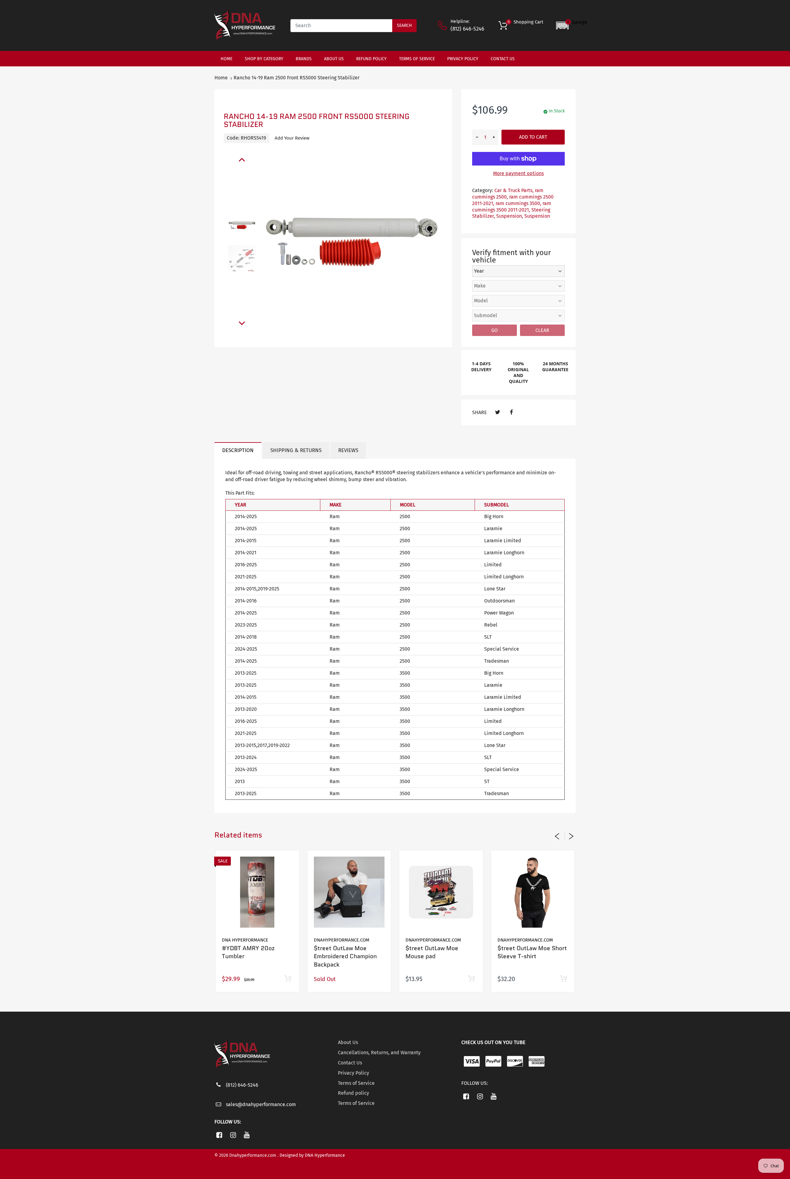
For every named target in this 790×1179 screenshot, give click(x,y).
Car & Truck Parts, (514, 190)
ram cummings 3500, (518, 203)
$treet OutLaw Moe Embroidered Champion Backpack (345, 956)
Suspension (537, 216)
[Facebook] (511, 412)
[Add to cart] (288, 979)
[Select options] (563, 979)
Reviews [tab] (348, 450)
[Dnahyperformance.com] (244, 25)
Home (221, 78)
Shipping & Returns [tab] (296, 450)
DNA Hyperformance (245, 940)
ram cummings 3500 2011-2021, (511, 206)
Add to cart (533, 137)
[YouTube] (247, 1135)
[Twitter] (497, 412)
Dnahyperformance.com (341, 940)
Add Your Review (292, 138)
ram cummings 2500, (507, 193)
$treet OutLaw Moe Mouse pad (431, 952)
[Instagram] (233, 1135)
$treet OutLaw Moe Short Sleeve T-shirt (532, 952)
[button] (571, 25)
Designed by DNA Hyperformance (312, 1155)
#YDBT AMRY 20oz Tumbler (248, 952)
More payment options (518, 173)
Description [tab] (238, 450)
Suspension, (509, 216)
